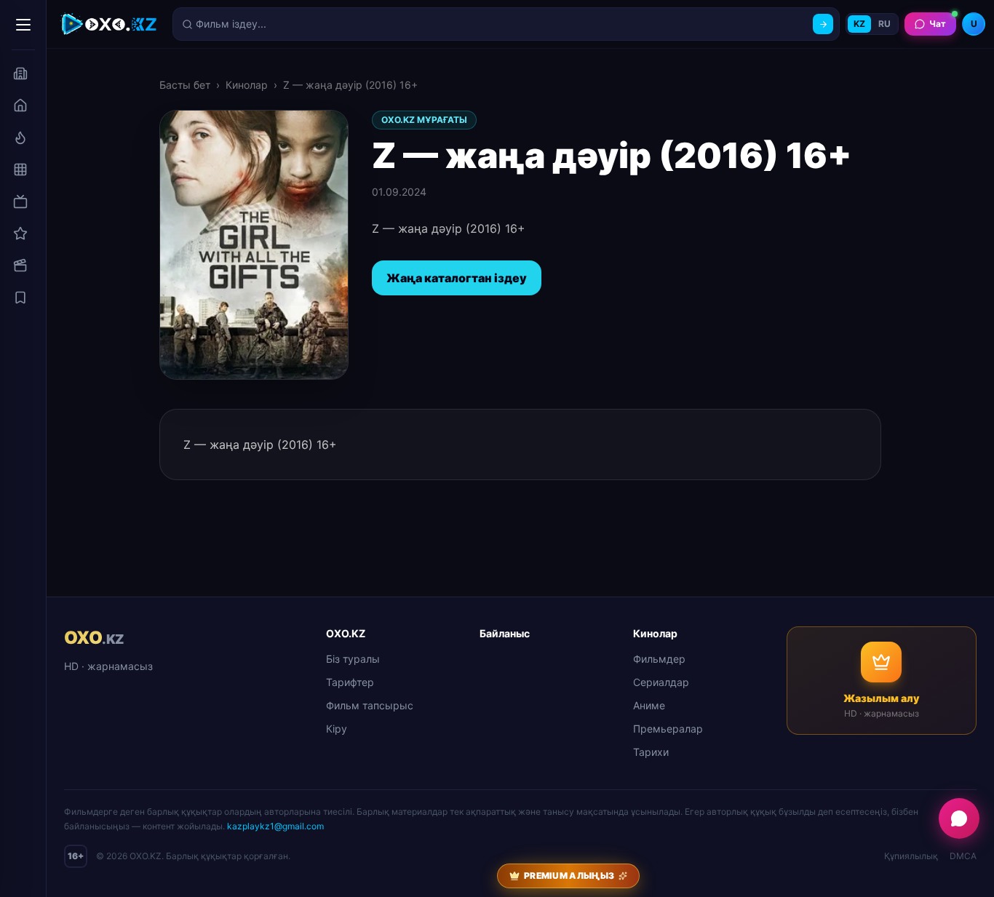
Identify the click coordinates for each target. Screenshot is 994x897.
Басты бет (184, 85)
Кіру (336, 728)
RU (884, 23)
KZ (859, 23)
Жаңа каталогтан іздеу (456, 278)
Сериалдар (661, 682)
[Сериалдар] (20, 201)
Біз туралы (353, 659)
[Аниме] (20, 233)
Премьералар (668, 728)
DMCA (963, 855)
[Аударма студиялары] (20, 73)
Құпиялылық (911, 855)
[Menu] (23, 25)
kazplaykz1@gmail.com (275, 826)
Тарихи (651, 752)
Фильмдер (659, 659)
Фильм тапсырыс (369, 705)
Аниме (649, 705)
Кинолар (247, 85)
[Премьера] (20, 137)
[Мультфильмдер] (20, 265)
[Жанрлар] (20, 169)
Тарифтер (350, 682)
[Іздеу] (823, 24)
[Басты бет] (20, 105)
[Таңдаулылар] (20, 297)
